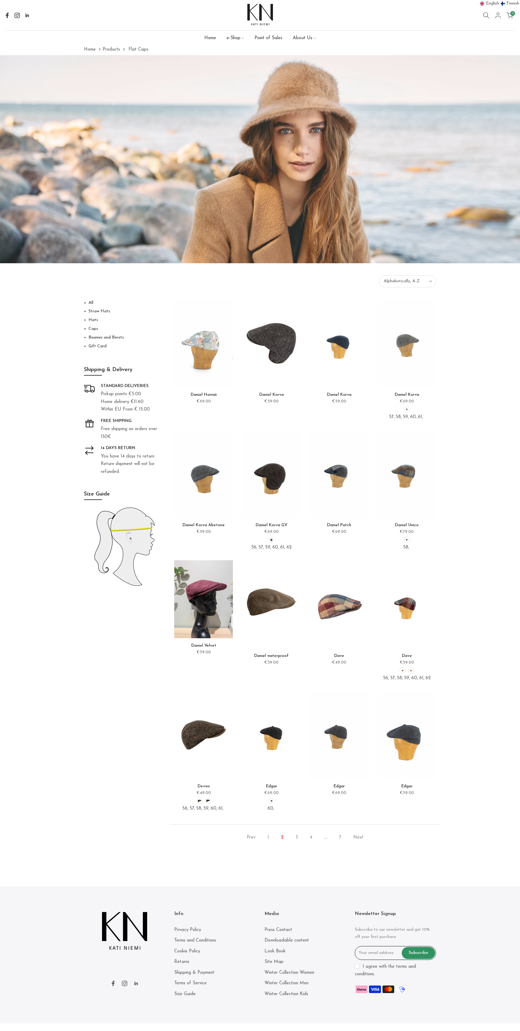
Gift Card (97, 346)
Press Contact (278, 930)
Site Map (274, 962)
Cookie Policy (187, 951)
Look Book (275, 951)
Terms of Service (190, 983)
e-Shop (233, 38)
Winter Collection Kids (286, 994)
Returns (181, 962)
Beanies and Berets (106, 337)
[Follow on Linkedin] (27, 15)
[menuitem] (489, 3)
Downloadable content (287, 940)
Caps (93, 328)
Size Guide (185, 994)
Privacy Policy (187, 930)
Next (358, 837)
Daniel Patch (339, 525)
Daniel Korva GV (271, 525)
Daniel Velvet (203, 645)
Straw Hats (99, 311)
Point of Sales (268, 38)
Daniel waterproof (271, 656)
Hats (93, 320)
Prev (251, 837)
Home (210, 38)
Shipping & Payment (194, 972)
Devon (203, 786)
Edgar (271, 786)
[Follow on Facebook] (7, 15)
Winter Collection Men (286, 983)
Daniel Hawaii (203, 394)
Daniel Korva (271, 394)
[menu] (499, 3)
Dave (339, 656)
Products (111, 49)
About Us (302, 38)
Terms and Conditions (195, 940)
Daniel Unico (407, 525)
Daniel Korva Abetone (203, 525)
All (90, 303)
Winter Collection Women (289, 972)
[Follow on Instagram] (17, 15)
